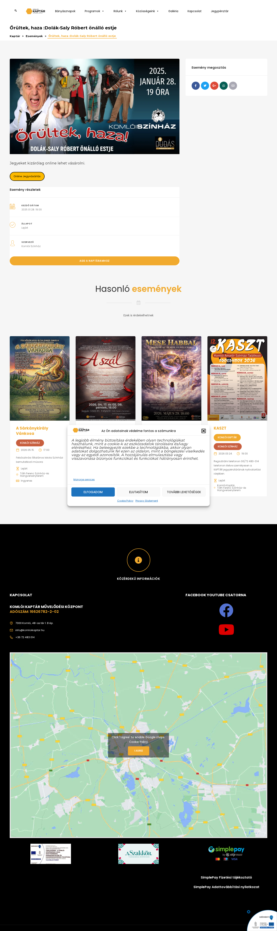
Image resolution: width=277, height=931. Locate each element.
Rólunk (118, 11)
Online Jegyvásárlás (27, 176)
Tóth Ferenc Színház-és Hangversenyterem (34, 475)
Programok (92, 11)
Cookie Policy (125, 500)
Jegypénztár (220, 11)
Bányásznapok (65, 11)
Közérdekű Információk (138, 579)
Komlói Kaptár (227, 437)
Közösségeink (145, 11)
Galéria (173, 11)
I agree (138, 750)
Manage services (84, 479)
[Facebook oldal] (226, 610)
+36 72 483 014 (25, 637)
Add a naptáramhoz (94, 260)
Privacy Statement (146, 500)
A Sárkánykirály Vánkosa (32, 431)
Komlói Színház (31, 246)
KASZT (220, 428)
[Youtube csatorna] (226, 629)
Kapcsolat (195, 11)
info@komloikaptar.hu (29, 630)
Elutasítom (138, 492)
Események (34, 36)
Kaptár (15, 36)
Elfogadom (93, 492)
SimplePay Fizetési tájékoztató (226, 877)
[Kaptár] (36, 12)
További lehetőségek (184, 492)
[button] (204, 431)
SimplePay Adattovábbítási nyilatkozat (226, 887)
